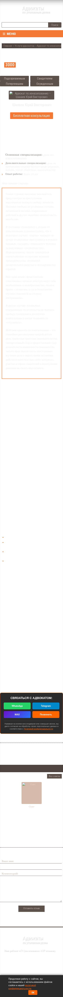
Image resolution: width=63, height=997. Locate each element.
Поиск (54, 25)
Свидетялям (44, 78)
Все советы (54, 776)
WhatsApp (17, 706)
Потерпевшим (14, 83)
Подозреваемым (14, 78)
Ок (32, 992)
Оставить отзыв (31, 908)
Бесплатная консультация (31, 116)
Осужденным (44, 83)
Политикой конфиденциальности (38, 729)
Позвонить (46, 714)
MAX (17, 714)
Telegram (46, 706)
